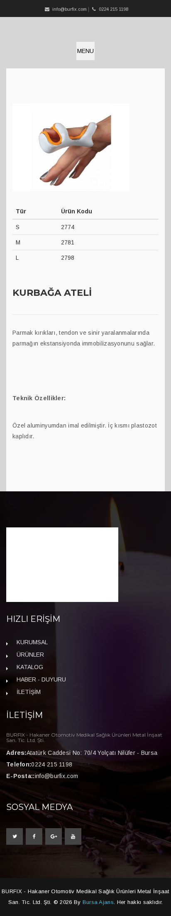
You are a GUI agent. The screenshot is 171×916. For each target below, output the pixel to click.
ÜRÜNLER (30, 654)
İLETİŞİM (29, 692)
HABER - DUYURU (41, 679)
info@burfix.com (69, 9)
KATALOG (30, 667)
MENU (85, 51)
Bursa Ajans (98, 902)
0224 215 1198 (51, 764)
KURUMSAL (32, 642)
